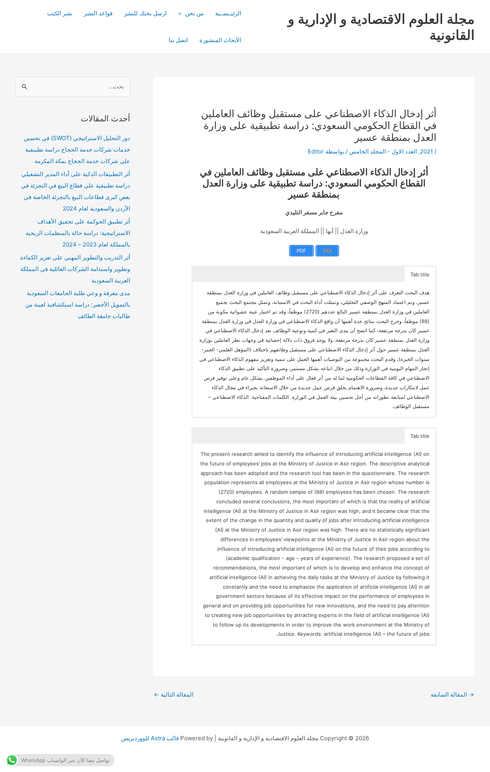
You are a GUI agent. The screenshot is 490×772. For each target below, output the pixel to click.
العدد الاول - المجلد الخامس (383, 151)
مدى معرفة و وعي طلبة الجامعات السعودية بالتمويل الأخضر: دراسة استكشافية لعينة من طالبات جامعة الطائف (77, 304)
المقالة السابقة (452, 694)
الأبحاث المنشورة (220, 40)
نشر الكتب (59, 13)
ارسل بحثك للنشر (145, 13)
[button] (181, 13)
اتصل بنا (178, 40)
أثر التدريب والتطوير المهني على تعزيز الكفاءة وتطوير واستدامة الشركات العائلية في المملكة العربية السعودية (75, 269)
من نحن (194, 13)
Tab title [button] (420, 274)
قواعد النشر (98, 13)
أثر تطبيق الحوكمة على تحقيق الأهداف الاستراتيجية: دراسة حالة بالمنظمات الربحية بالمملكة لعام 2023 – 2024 (78, 233)
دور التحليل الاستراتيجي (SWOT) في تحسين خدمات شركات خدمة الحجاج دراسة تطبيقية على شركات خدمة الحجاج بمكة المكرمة (77, 149)
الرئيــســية (228, 13)
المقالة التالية (173, 694)
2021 (426, 151)
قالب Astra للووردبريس (150, 738)
